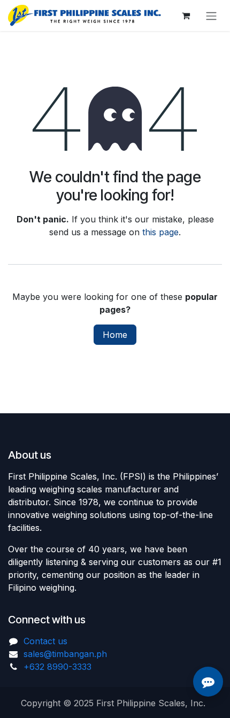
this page (160, 232)
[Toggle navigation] (211, 15)
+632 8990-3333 (57, 666)
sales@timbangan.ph (65, 653)
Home (115, 334)
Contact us (45, 641)
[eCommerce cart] (185, 15)
